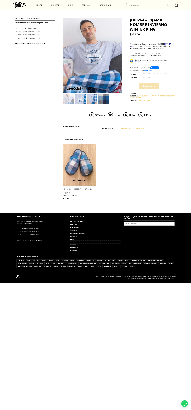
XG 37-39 (143, 128)
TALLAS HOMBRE (134, 76)
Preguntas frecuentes (77, 233)
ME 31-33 (128, 128)
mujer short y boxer (150, 263)
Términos (73, 230)
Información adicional (72, 126)
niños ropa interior (25, 266)
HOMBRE (55, 5)
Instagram (74, 248)
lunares (40, 263)
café (57, 261)
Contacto (73, 236)
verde (132, 266)
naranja (163, 263)
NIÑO (70, 5)
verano (124, 266)
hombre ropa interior (154, 261)
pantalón (37, 266)
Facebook (73, 245)
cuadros (99, 261)
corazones (90, 261)
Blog (72, 239)
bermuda (36, 261)
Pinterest (73, 251)
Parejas (86, 5)
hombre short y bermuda (26, 263)
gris (113, 261)
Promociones (106, 5)
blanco (44, 261)
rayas (80, 266)
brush (51, 261)
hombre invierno (143, 100)
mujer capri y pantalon (88, 263)
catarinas (80, 261)
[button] (146, 74)
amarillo (21, 261)
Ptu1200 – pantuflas (70, 196)
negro (171, 263)
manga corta (50, 263)
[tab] (80, 126)
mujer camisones (71, 263)
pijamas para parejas (68, 266)
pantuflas (47, 266)
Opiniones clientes (76, 221)
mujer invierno (104, 263)
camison (65, 261)
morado (60, 263)
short (99, 266)
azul (28, 261)
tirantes (116, 266)
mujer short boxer (135, 263)
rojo (86, 266)
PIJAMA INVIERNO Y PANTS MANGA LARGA (153, 96)
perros (56, 266)
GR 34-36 (136, 128)
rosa (92, 266)
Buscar (173, 223)
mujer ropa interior (119, 263)
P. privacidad (74, 227)
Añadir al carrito (148, 86)
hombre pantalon (138, 261)
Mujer (39, 5)
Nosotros (73, 224)
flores (107, 261)
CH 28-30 (121, 128)
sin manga (107, 266)
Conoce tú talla (75, 242)
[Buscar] (168, 5)
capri (72, 261)
